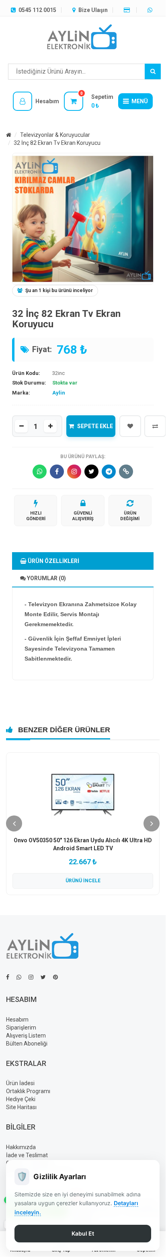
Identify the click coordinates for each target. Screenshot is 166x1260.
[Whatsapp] (151, 10)
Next (151, 823)
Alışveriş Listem (26, 1035)
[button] (36, 101)
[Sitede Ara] (153, 71)
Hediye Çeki (20, 1099)
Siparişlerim (21, 1027)
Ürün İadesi (20, 1083)
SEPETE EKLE (95, 426)
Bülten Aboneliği (26, 1043)
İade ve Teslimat (27, 1155)
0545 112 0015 (36, 10)
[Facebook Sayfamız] (7, 977)
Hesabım (17, 1019)
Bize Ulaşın (92, 10)
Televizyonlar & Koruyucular (55, 135)
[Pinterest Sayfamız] (55, 977)
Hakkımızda (21, 1147)
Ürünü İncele (83, 880)
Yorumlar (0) (46, 578)
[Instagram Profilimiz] (31, 977)
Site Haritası (21, 1107)
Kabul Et (83, 1233)
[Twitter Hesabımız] (43, 977)
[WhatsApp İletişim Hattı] (18, 977)
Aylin (58, 393)
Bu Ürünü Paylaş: (82, 456)
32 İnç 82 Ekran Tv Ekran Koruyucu (57, 143)
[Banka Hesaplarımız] (127, 10)
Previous (14, 823)
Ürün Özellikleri (53, 561)
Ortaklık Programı (28, 1091)
